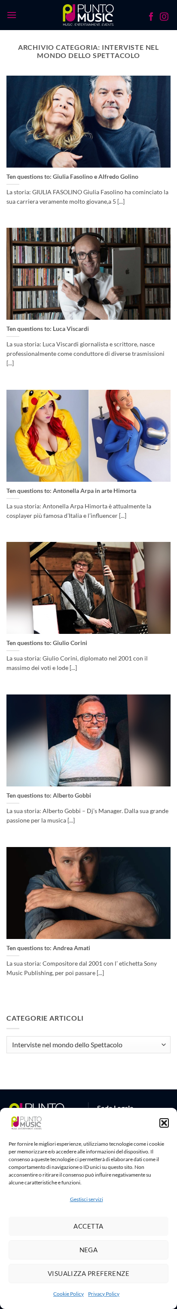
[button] (164, 1123)
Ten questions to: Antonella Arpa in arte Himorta (71, 490)
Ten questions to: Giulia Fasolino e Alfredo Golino (72, 176)
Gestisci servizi (86, 1199)
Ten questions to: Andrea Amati (48, 948)
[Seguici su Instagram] (164, 17)
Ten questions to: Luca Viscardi (47, 328)
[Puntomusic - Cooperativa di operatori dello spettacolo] (88, 15)
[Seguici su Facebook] (151, 17)
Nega (88, 1250)
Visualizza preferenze (88, 1273)
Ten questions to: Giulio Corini (46, 642)
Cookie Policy (68, 1294)
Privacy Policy (103, 1294)
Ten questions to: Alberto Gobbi (48, 795)
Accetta (88, 1226)
